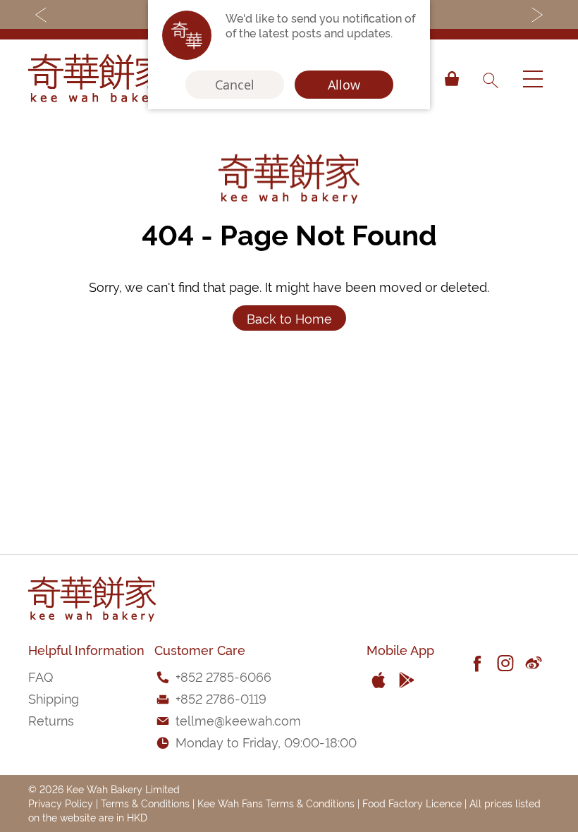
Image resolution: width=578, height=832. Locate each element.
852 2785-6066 (225, 676)
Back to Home (289, 317)
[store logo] (98, 79)
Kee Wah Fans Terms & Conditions (276, 802)
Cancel (234, 84)
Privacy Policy (60, 802)
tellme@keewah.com (238, 719)
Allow (344, 84)
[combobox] (489, 79)
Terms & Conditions (145, 802)
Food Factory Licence (412, 802)
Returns (51, 719)
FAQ (40, 676)
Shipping (53, 697)
